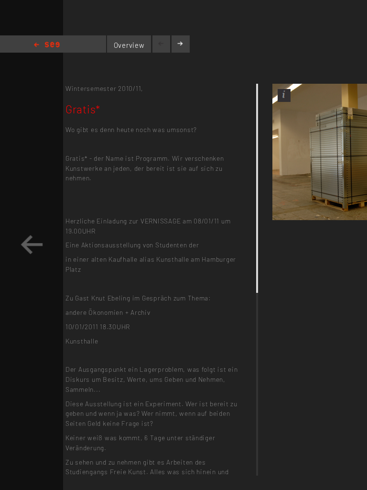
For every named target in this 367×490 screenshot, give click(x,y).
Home (47, 45)
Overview (129, 45)
